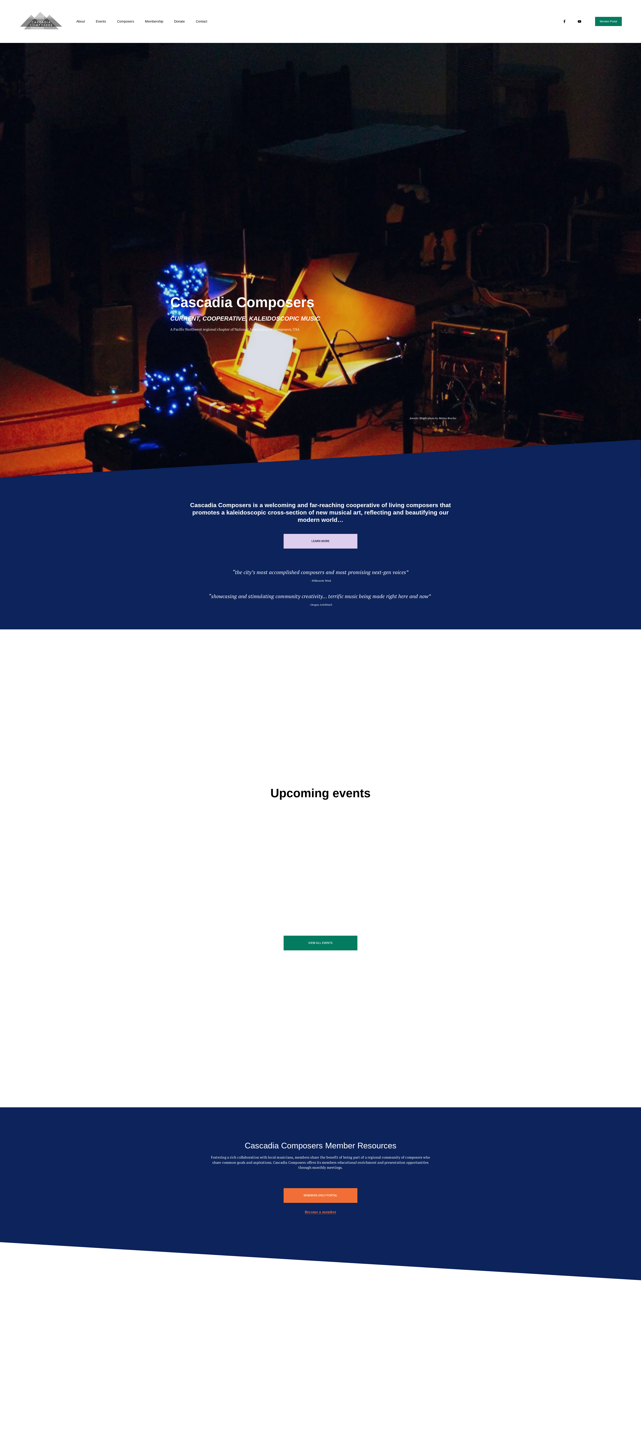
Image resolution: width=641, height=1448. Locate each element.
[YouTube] (579, 21)
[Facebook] (564, 21)
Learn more (320, 541)
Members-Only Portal (320, 1195)
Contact (201, 21)
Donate (179, 21)
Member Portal (608, 21)
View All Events (320, 943)
